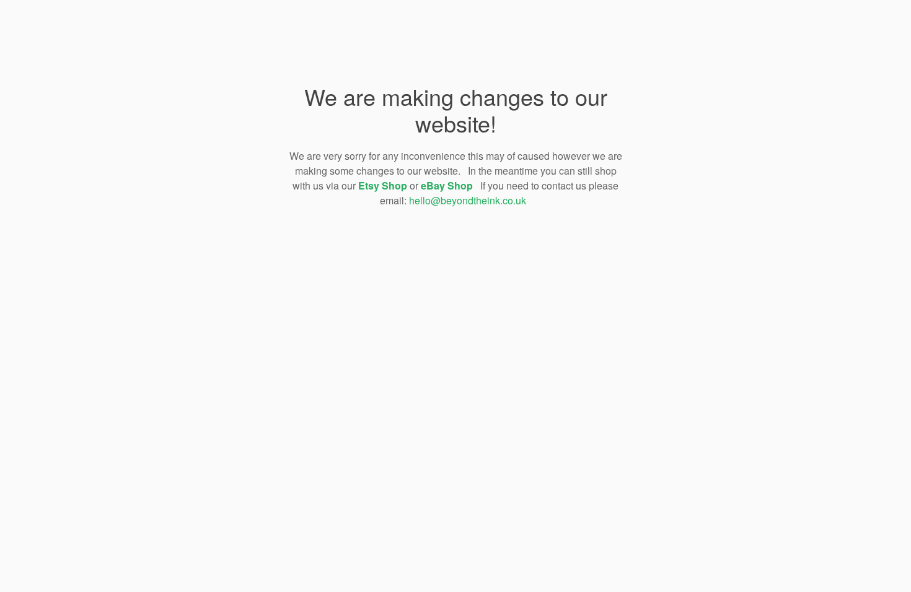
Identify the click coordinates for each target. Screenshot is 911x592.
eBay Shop (447, 185)
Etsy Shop (382, 185)
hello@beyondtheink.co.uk (467, 200)
